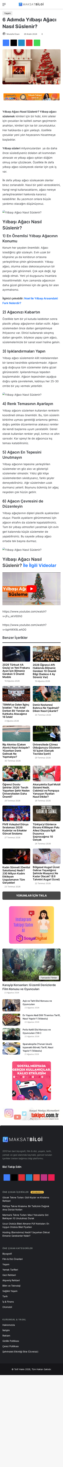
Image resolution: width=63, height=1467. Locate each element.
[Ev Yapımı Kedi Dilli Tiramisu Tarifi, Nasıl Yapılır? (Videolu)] (11, 1020)
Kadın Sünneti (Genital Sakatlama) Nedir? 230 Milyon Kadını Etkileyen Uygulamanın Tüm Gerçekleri (16, 875)
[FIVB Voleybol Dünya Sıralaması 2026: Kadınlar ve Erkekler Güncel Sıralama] (16, 813)
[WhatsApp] (37, 43)
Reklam (6, 1335)
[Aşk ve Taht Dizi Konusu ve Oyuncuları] (11, 1005)
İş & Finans (8, 1301)
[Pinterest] (29, 43)
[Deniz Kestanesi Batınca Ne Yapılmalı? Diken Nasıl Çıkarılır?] (47, 694)
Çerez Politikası (10, 1346)
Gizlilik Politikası (10, 1341)
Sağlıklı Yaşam (9, 1291)
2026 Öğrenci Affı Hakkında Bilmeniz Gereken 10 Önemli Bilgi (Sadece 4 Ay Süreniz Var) (44, 671)
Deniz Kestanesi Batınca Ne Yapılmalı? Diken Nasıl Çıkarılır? (46, 707)
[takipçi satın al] (31, 96)
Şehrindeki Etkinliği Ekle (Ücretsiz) (20, 1351)
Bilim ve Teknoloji (11, 1285)
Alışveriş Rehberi (11, 1280)
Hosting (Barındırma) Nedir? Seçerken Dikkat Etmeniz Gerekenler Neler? (26, 1234)
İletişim (6, 1330)
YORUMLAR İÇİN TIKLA (31, 895)
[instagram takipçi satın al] (31, 1114)
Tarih (5, 1296)
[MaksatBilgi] (31, 4)
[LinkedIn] (21, 43)
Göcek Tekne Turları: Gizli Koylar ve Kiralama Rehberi (25, 1199)
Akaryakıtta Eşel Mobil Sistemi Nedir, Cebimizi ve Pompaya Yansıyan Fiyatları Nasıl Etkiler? (46, 790)
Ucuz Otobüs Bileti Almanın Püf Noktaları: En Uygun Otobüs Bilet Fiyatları (25, 1225)
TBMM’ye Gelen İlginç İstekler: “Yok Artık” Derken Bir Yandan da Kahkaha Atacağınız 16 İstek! (15, 710)
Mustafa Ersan (13, 34)
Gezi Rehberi (9, 1275)
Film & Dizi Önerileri (12, 1259)
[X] (13, 43)
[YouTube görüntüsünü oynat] (31, 588)
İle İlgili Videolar (39, 565)
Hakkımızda (8, 1325)
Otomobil (7, 1307)
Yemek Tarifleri (10, 1269)
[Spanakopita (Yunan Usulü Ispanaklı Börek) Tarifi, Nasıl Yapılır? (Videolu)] (11, 1048)
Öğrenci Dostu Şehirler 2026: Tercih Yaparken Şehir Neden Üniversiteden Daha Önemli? (16, 790)
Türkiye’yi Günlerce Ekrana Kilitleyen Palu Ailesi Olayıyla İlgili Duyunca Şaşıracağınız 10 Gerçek (46, 832)
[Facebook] (6, 43)
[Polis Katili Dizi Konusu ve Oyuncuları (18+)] (11, 1034)
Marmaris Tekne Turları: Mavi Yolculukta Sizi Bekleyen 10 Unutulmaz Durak (25, 1217)
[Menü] (4, 5)
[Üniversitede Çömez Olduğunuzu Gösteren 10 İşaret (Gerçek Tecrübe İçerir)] (47, 733)
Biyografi (7, 1253)
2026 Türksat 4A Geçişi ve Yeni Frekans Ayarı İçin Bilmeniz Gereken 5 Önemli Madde (16, 671)
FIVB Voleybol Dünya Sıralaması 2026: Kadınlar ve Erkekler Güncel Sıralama (15, 829)
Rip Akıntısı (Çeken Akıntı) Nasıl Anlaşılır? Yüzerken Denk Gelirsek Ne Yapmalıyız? (16, 750)
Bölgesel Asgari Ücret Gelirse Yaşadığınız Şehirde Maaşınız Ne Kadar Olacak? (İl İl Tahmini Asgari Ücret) (46, 873)
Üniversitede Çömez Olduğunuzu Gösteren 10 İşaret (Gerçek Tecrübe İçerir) (46, 749)
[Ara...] (59, 5)
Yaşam (7, 13)
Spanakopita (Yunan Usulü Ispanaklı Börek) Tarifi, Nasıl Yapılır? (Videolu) (38, 1047)
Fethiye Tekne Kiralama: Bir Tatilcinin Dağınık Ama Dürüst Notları (25, 1208)
